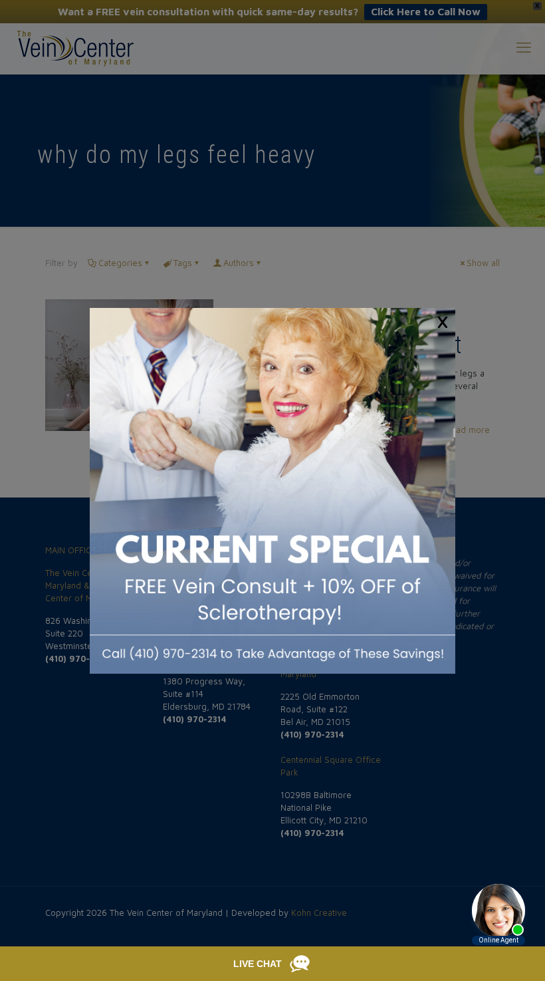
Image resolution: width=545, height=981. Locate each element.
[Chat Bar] (272, 963)
